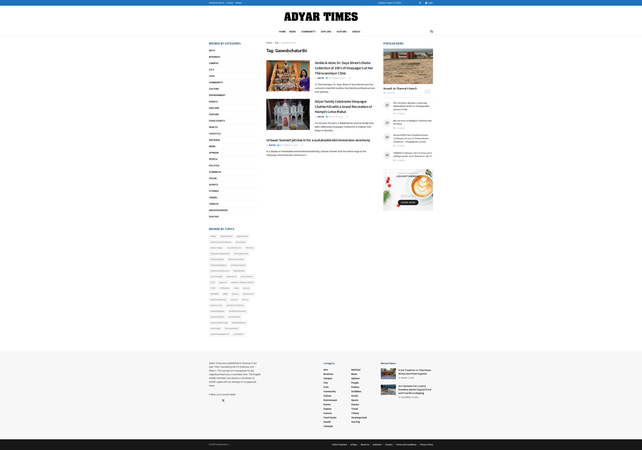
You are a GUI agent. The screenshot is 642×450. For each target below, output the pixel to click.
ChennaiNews (217, 259)
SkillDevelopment (237, 311)
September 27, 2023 (288, 145)
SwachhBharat (239, 323)
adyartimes (242, 236)
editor (321, 78)
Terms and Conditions (406, 444)
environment (247, 277)
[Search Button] (431, 31)
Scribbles (215, 172)
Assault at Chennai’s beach (400, 88)
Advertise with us (216, 3)
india (236, 288)
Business (214, 57)
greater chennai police (242, 282)
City (211, 69)
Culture (214, 88)
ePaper (239, 3)
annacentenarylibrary (221, 242)
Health (213, 127)
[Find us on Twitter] (420, 3)
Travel (213, 197)
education (231, 277)
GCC (213, 282)
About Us (365, 444)
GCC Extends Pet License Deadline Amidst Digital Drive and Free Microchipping (414, 389)
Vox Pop (214, 216)
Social (213, 178)
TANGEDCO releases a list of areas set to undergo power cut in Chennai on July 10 (412, 154)
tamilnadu (216, 328)
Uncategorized (218, 210)
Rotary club (216, 305)
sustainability (217, 317)
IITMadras (225, 288)
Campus (214, 63)
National (214, 140)
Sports (213, 184)
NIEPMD (215, 294)
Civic (212, 76)
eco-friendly (216, 277)
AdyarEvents (227, 236)
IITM (213, 288)
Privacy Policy (426, 444)
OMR (225, 294)
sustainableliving (219, 323)
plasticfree (248, 294)
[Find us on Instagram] (415, 3)
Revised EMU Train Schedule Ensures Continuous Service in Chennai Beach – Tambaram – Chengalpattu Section (411, 138)
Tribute (214, 204)
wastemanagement (220, 334)
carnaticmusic (234, 248)
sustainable (234, 317)
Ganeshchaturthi (288, 43)
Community (308, 31)
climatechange (238, 265)
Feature (342, 31)
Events (213, 101)
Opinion (214, 152)
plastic (235, 294)
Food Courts (217, 120)
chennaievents (241, 254)
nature (246, 288)
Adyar (213, 236)
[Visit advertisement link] (408, 190)
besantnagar (217, 248)
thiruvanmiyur (231, 328)
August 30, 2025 (335, 117)
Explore (326, 31)
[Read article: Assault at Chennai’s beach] (408, 66)
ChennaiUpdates (219, 265)
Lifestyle (215, 133)
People (213, 159)
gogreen (223, 282)
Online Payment (339, 444)
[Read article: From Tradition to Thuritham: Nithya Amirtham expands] (388, 373)
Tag (276, 43)
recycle (234, 300)
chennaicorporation (220, 254)
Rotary (245, 300)
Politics (214, 165)
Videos (356, 31)
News (292, 31)
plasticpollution (218, 300)
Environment (217, 95)
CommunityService (220, 271)
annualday (241, 242)
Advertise (377, 444)
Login (430, 3)
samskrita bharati (235, 305)
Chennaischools (236, 259)
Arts (212, 50)
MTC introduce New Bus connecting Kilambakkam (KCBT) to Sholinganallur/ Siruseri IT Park (411, 106)
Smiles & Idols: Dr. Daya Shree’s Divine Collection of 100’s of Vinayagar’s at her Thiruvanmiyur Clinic (344, 67)
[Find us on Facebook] (410, 3)
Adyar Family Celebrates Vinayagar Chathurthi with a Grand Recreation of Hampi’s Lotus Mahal (343, 106)
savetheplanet (218, 311)
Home (282, 31)
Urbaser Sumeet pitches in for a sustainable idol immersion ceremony (318, 140)
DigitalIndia (239, 271)
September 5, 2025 (336, 78)
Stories (214, 191)
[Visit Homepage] (321, 16)
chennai (249, 248)
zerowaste (239, 334)
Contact (230, 3)
